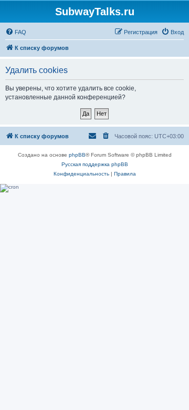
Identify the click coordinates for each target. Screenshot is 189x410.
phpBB (77, 155)
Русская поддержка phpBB (94, 164)
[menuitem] (15, 32)
